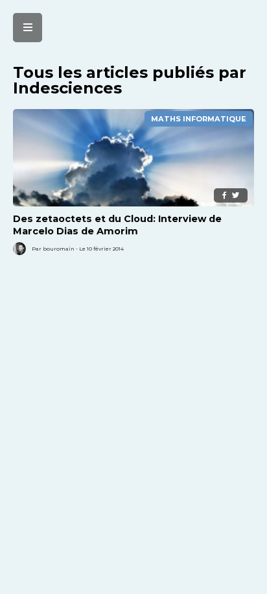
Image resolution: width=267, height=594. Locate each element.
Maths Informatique (198, 118)
